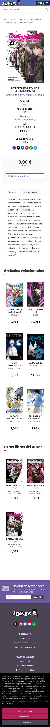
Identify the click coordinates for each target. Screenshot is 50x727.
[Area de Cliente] (43, 3)
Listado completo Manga (30, 19)
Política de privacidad (25, 670)
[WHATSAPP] (34, 624)
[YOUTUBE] (29, 624)
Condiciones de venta (25, 665)
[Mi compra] (39, 3)
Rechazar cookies (25, 716)
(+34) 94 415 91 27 (25, 638)
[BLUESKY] (25, 624)
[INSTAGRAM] (20, 624)
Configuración (25, 722)
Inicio (6, 19)
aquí (13, 703)
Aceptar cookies (25, 711)
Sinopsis (12, 192)
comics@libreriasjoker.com (25, 642)
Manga (14, 19)
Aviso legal (25, 661)
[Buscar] (47, 9)
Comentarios (30, 192)
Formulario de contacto (25, 647)
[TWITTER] (16, 624)
